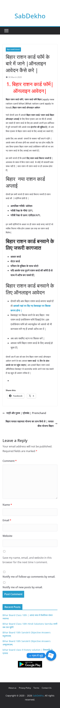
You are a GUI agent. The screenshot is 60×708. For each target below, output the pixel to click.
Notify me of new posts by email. (23, 587)
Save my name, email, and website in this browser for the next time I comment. (27, 560)
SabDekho (30, 15)
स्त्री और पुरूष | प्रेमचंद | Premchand (26, 413)
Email (7, 520)
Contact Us (47, 687)
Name (7, 504)
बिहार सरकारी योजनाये (13, 49)
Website (7, 536)
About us (12, 687)
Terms (36, 687)
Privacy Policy (25, 687)
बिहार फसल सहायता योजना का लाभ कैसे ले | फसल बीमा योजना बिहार (30, 424)
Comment (10, 461)
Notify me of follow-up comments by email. (29, 576)
